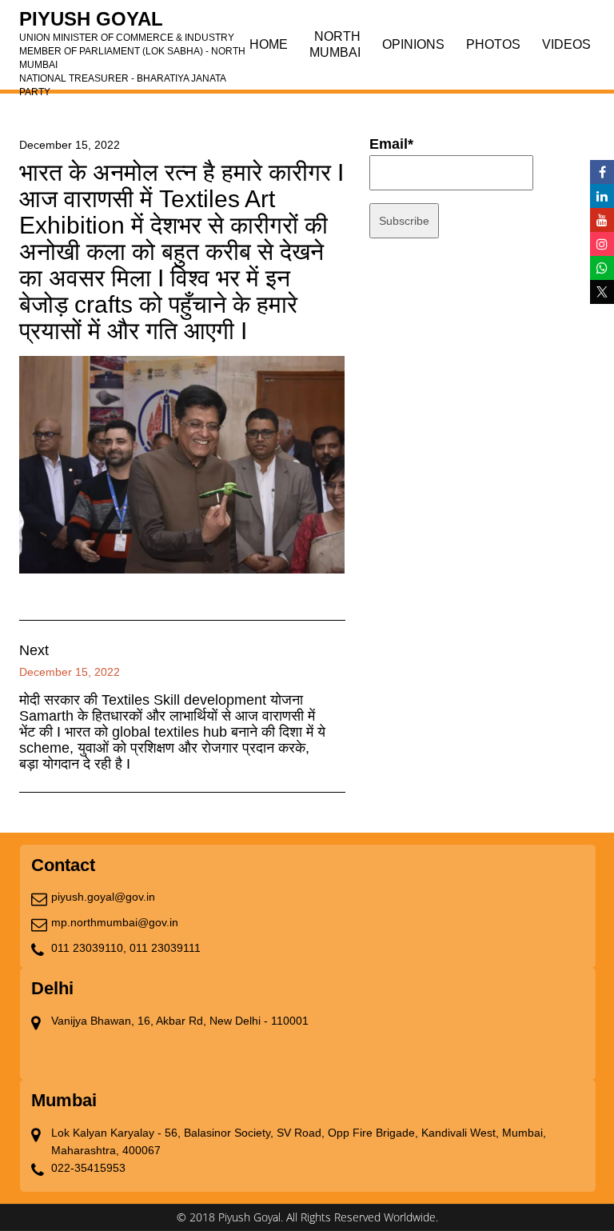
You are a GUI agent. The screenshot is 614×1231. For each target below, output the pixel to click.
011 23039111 (165, 947)
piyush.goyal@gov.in (103, 896)
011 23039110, (88, 947)
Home (268, 44)
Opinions (413, 44)
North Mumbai (335, 44)
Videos (566, 44)
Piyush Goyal (132, 24)
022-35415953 (88, 1167)
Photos (493, 44)
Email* (391, 144)
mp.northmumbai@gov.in (114, 922)
